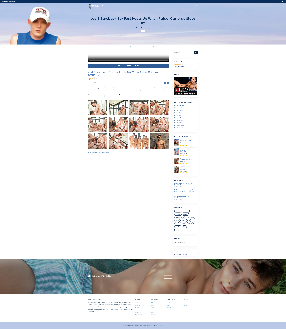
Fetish (177, 220)
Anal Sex (178, 227)
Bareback (186, 211)
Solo (184, 227)
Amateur (178, 211)
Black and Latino (189, 217)
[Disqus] (128, 174)
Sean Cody (180, 110)
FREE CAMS (187, 6)
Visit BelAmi (167, 277)
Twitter (185, 305)
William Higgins (181, 108)
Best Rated (144, 46)
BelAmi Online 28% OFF (185, 141)
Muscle (183, 223)
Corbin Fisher (180, 120)
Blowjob (185, 214)
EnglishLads (180, 118)
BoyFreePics (5, 1)
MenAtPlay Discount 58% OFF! (186, 168)
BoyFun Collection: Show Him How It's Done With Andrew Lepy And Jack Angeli (185, 184)
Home (158, 6)
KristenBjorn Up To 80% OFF (185, 150)
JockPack (179, 113)
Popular (128, 26)
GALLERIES (164, 6)
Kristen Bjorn (180, 127)
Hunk (177, 223)
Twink (186, 230)
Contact (186, 303)
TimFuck (179, 115)
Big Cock (178, 214)
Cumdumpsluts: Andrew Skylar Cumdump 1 (182, 197)
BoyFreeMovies (12, 1)
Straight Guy (179, 230)
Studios (180, 6)
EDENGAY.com (159, 325)
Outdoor (190, 223)
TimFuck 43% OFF (185, 159)
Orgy (183, 220)
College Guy (179, 217)
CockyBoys (179, 122)
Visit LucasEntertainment (128, 66)
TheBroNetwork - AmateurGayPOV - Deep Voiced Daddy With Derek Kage (184, 190)
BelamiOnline (180, 105)
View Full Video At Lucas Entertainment (98, 152)
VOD (194, 6)
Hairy (188, 220)
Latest (137, 46)
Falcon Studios (180, 125)
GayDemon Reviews (182, 254)
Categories (172, 6)
